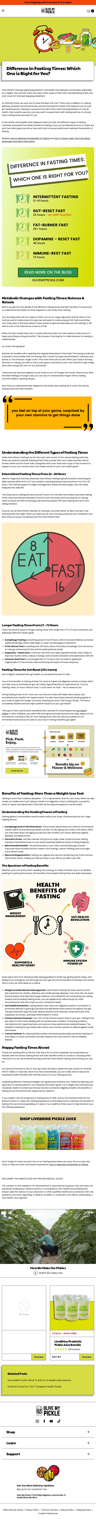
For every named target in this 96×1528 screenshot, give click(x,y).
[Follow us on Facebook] (44, 1421)
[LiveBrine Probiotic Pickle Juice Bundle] (72, 1308)
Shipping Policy (83, 1509)
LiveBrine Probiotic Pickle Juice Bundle (68, 1343)
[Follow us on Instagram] (37, 1421)
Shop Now (39, 1357)
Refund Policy (67, 1509)
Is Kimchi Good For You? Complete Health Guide (34, 1386)
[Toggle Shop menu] (53, 1431)
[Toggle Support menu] (56, 1453)
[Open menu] (3, 10)
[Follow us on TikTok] (58, 1421)
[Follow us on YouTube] (51, 1421)
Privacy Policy (32, 1509)
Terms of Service (49, 1509)
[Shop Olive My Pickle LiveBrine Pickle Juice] (48, 1149)
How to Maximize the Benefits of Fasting (29, 138)
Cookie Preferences (48, 1513)
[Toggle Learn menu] (54, 1442)
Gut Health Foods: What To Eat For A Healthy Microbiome (39, 1380)
